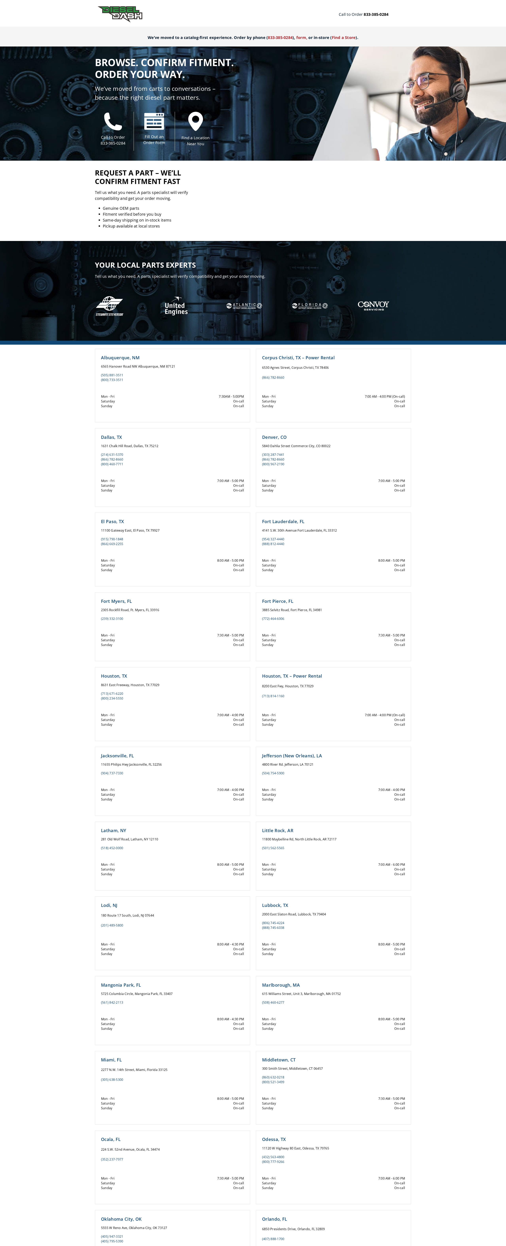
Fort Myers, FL (116, 601)
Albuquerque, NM (120, 357)
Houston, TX (114, 676)
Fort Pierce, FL (277, 601)
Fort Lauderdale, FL (283, 521)
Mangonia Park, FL (121, 985)
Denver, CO (274, 437)
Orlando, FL (274, 1219)
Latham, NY (113, 830)
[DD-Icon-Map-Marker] (195, 113)
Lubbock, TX (275, 905)
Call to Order (113, 137)
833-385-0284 (113, 143)
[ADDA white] (244, 299)
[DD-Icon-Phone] (113, 114)
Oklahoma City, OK (121, 1219)
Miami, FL (111, 1060)
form (301, 37)
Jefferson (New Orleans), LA (292, 756)
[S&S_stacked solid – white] (110, 296)
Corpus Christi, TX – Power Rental (298, 357)
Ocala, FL (111, 1139)
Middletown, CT (279, 1060)
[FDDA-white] (310, 299)
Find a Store (344, 37)
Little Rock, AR (277, 830)
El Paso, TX (112, 521)
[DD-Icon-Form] (154, 114)
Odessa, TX (274, 1139)
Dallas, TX (111, 437)
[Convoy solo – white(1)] (374, 299)
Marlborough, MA (281, 985)
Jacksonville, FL (117, 756)
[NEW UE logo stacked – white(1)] (175, 293)
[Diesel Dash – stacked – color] (120, 7)
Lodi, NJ (109, 905)
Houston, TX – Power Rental (292, 676)
